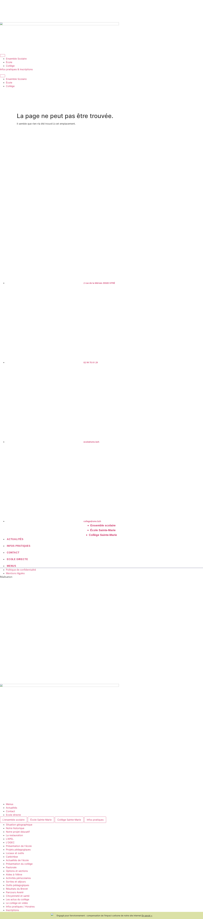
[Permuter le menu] (2, 55)
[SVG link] (101, 632)
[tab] (13, 820)
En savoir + (147, 915)
